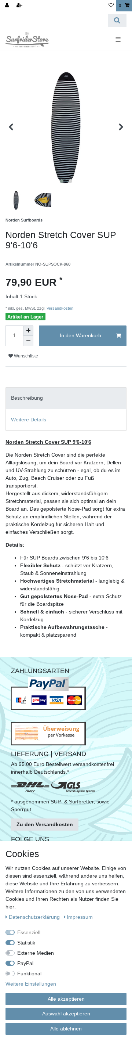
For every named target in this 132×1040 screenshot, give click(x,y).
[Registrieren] (20, 5)
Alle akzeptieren (66, 999)
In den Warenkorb (80, 335)
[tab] (66, 398)
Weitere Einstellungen (31, 984)
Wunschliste (25, 356)
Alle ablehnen (66, 1029)
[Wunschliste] (111, 5)
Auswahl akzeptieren (66, 1013)
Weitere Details (28, 419)
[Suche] (117, 20)
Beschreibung (27, 398)
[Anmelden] (8, 5)
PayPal (25, 963)
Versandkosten (59, 308)
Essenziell (28, 932)
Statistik (26, 943)
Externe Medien (35, 953)
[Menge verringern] (28, 341)
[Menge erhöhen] (28, 330)
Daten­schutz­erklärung (35, 917)
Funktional (29, 973)
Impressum (80, 917)
